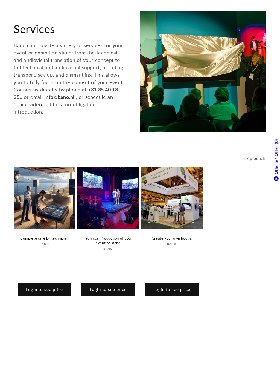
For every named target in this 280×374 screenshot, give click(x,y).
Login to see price (44, 289)
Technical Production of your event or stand (108, 240)
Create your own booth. (172, 238)
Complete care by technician (44, 238)
